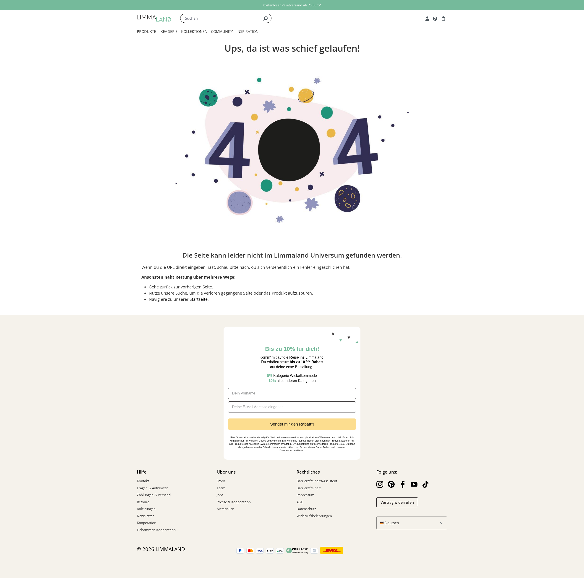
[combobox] (220, 18)
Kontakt (143, 481)
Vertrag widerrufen (397, 502)
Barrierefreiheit (309, 488)
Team (221, 488)
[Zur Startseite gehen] (154, 18)
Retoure (143, 502)
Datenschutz (306, 508)
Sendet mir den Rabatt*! (292, 424)
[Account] (427, 18)
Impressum (305, 495)
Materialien (225, 508)
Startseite (199, 299)
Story (221, 481)
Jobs (220, 495)
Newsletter (145, 516)
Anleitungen (146, 508)
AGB (300, 502)
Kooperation (146, 522)
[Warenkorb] (443, 18)
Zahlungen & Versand (154, 495)
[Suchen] (265, 18)
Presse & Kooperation (234, 502)
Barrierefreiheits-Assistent (317, 481)
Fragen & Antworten (152, 488)
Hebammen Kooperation (156, 529)
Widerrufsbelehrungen (314, 516)
